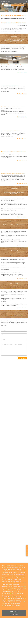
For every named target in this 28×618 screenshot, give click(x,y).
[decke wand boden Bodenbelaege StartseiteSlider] (14, 101)
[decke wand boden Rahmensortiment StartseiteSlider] (14, 167)
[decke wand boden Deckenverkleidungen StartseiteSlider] (14, 58)
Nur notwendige (14, 611)
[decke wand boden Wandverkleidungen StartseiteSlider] (14, 79)
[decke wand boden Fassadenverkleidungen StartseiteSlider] (14, 145)
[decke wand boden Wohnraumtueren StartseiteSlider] (14, 124)
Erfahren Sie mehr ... (22, 72)
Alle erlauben (14, 614)
